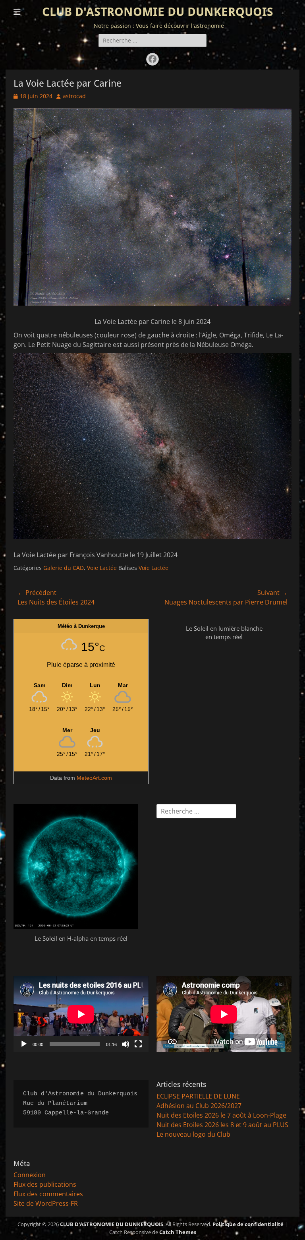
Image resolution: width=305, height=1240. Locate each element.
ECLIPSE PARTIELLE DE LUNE (198, 1096)
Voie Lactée (102, 568)
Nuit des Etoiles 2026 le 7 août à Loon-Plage (221, 1115)
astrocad (74, 96)
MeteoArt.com (94, 778)
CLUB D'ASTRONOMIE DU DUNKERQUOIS (157, 12)
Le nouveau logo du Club (193, 1134)
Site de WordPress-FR (46, 1203)
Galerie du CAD (63, 568)
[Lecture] (24, 1044)
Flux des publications (45, 1184)
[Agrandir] (281, 118)
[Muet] (125, 1044)
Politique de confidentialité (248, 1224)
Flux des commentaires (48, 1194)
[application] (81, 1014)
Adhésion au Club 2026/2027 (198, 1105)
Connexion (30, 1174)
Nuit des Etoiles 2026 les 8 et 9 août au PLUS (222, 1124)
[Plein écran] (138, 1044)
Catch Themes (177, 1232)
